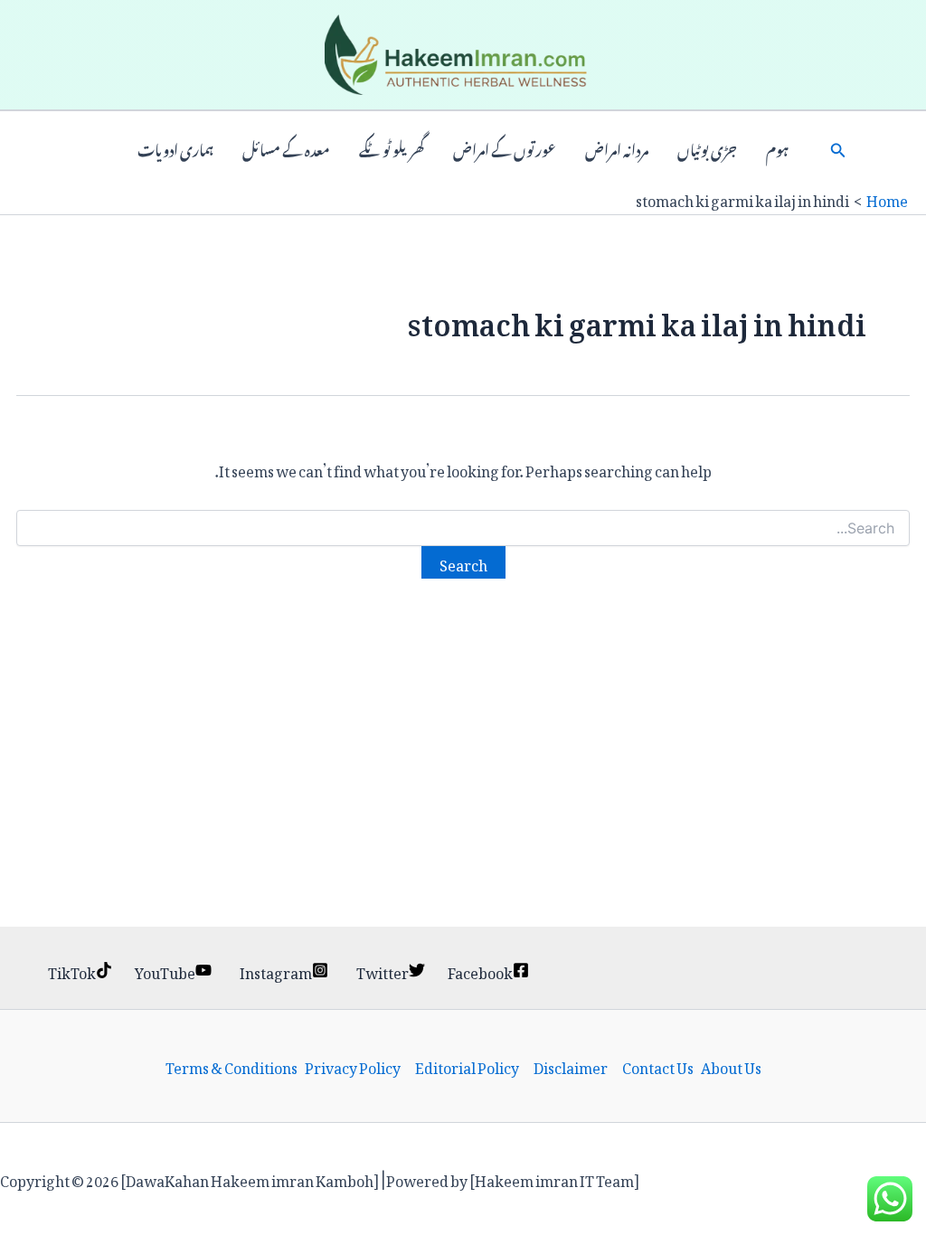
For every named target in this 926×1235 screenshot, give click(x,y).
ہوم (777, 148)
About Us (731, 1066)
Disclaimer (571, 1066)
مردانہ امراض (616, 148)
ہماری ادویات (175, 148)
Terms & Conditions (231, 1066)
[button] (838, 148)
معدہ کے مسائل (286, 148)
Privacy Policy (353, 1066)
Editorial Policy (467, 1066)
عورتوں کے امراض (504, 148)
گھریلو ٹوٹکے (391, 148)
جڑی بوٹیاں (707, 148)
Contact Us (658, 1066)
